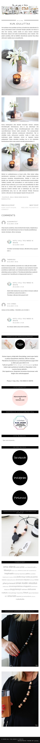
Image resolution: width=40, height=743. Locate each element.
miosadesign (12, 593)
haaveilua (20, 593)
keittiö (17, 567)
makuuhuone (11, 580)
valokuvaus (5, 586)
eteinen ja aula (22, 570)
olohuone (31, 589)
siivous (32, 580)
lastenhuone (34, 586)
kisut (25, 592)
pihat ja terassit (9, 583)
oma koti (11, 596)
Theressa (11, 259)
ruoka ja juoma (31, 577)
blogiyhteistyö (15, 589)
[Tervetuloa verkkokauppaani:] (20, 349)
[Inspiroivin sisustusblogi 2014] (20, 429)
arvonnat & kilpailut (23, 580)
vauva (4, 580)
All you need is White (15, 739)
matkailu (5, 593)
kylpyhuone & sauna (8, 577)
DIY (6, 596)
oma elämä (9, 566)
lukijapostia (7, 589)
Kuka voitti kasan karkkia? (9, 207)
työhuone (33, 596)
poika (28, 574)
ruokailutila (6, 199)
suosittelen (32, 573)
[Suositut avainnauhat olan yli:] (20, 666)
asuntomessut (32, 570)
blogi (23, 577)
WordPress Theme (24, 740)
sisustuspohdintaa (16, 586)
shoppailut (27, 586)
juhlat (22, 567)
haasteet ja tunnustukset (23, 596)
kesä (36, 580)
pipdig (36, 740)
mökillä (26, 567)
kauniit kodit (31, 567)
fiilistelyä (5, 197)
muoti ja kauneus (19, 574)
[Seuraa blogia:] (20, 465)
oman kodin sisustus (21, 197)
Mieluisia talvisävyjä (29, 206)
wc (36, 567)
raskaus (24, 589)
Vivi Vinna (11, 304)
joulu (12, 197)
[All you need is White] (20, 7)
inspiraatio (9, 573)
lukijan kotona (15, 570)
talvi (28, 570)
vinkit (14, 577)
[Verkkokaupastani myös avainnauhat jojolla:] (20, 556)
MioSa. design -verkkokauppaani (23, 365)
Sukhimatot (12, 221)
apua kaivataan (33, 593)
